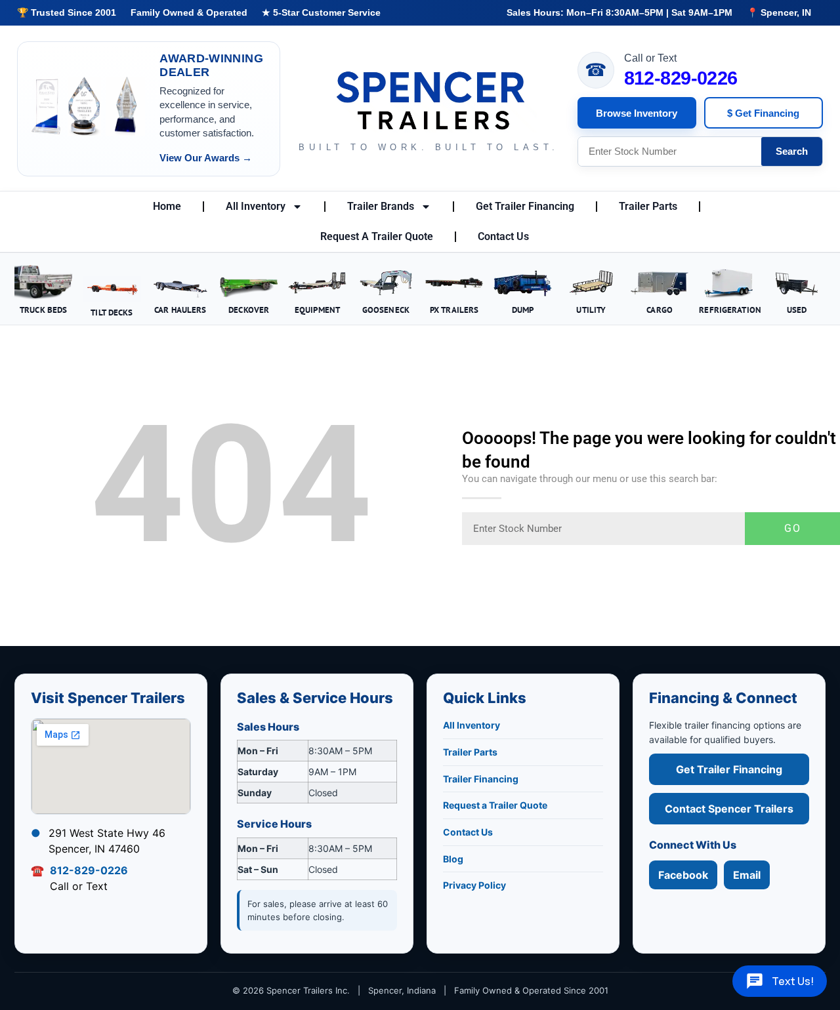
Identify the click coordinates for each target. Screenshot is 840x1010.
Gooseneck (386, 309)
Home (167, 206)
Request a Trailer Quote (495, 805)
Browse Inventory (636, 113)
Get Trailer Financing (525, 206)
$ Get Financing (763, 113)
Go (792, 528)
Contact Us (503, 236)
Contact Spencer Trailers (729, 808)
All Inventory (255, 206)
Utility (591, 309)
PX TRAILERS (454, 309)
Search (792, 151)
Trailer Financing (480, 778)
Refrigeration (730, 309)
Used (797, 309)
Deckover (248, 309)
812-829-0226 (681, 78)
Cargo (659, 309)
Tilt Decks (112, 312)
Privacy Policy (474, 885)
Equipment (317, 309)
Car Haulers (180, 309)
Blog (453, 858)
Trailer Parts (648, 206)
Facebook (683, 874)
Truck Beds (43, 309)
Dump (523, 309)
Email (747, 874)
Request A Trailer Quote (376, 236)
